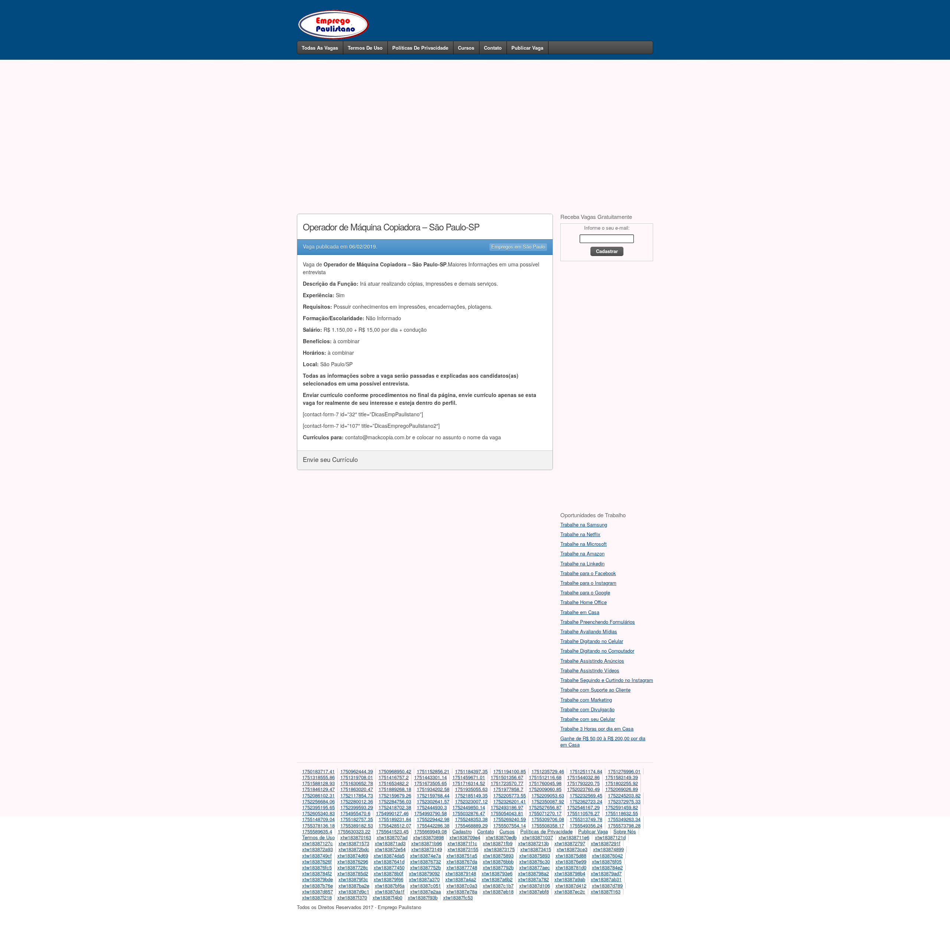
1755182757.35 (356, 819)
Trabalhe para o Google (585, 592)
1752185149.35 (471, 795)
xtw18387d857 (317, 891)
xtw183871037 (537, 837)
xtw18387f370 (352, 897)
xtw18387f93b (423, 897)
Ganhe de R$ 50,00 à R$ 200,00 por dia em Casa (602, 741)
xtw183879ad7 (606, 873)
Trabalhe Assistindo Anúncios (592, 660)
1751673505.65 (430, 783)
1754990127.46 (392, 813)
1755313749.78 (586, 819)
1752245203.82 (624, 795)
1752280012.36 (356, 801)
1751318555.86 (318, 777)
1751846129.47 (318, 789)
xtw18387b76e (317, 885)
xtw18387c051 (425, 885)
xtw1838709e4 (464, 837)
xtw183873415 (535, 849)
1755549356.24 (586, 825)
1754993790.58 (430, 813)
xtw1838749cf (317, 855)
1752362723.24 (586, 801)
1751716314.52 (468, 783)
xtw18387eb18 (498, 891)
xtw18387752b (425, 867)
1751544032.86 (583, 777)
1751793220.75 (583, 783)
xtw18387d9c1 (353, 891)
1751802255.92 (621, 783)
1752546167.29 (583, 807)
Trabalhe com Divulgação (587, 709)
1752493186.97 (507, 807)
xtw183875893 (498, 855)
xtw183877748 (461, 867)
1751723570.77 (507, 783)
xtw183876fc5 (317, 867)
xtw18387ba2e (353, 885)
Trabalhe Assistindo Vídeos (589, 670)
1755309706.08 (547, 819)
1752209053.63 (547, 795)
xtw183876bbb (498, 861)
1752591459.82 (621, 807)
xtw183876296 (352, 861)
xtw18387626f (317, 861)
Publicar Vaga (527, 47)
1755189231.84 (395, 819)
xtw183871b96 (426, 843)
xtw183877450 (389, 867)
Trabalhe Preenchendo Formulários (597, 621)
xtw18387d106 (534, 885)
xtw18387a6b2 (497, 879)
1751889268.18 (395, 789)
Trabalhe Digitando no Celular (591, 640)
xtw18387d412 (571, 885)
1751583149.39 (621, 777)
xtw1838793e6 (497, 873)
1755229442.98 (433, 819)
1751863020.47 (356, 789)
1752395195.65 (318, 807)
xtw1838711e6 (573, 837)
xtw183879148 (460, 873)
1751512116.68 (545, 777)
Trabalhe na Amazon (582, 553)
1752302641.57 (433, 801)
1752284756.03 (395, 801)
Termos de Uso (365, 47)
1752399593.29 (356, 807)
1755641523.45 (392, 831)
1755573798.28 (624, 825)
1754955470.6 (355, 813)
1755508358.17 (547, 825)
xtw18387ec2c (569, 891)
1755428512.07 (395, 825)
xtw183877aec (534, 867)
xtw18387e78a (461, 891)
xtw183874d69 (352, 855)
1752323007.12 (471, 801)
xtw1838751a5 (461, 855)
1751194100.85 (509, 771)
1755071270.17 (545, 813)
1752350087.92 (547, 801)
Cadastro (462, 831)
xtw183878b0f (388, 873)
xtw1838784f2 (317, 873)
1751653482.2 (394, 783)
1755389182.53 (356, 825)
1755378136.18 (318, 825)
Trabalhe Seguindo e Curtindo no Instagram (606, 679)
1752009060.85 (545, 789)
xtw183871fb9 (497, 843)
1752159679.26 (395, 795)
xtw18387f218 (317, 897)
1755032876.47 (468, 813)
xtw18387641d (389, 861)
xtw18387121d (610, 837)
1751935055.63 (471, 789)
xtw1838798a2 (533, 873)
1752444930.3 (432, 807)
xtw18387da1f (389, 891)
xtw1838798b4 (569, 873)
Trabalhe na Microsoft (583, 543)
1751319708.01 (356, 777)
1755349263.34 (624, 819)
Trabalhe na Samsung (583, 524)
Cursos (466, 47)
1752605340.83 (318, 813)
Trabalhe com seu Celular (587, 718)
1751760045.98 (545, 783)
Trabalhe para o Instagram (588, 582)
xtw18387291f (605, 843)
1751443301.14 (430, 777)
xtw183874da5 (389, 855)
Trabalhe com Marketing (586, 699)
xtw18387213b (533, 843)
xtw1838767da (461, 861)
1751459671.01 (468, 777)
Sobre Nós (624, 831)
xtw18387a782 (533, 879)
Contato (493, 47)
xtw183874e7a (425, 855)
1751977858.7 (508, 789)
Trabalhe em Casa (579, 612)
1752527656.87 (545, 807)
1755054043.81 (507, 813)
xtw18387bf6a (389, 885)
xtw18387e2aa (425, 891)
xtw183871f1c (462, 843)
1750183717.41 (318, 771)
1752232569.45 (586, 795)
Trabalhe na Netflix (580, 534)
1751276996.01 (624, 771)
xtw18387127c (317, 843)
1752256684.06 (318, 801)
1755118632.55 (621, 813)
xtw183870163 (355, 837)
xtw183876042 (607, 855)
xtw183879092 (424, 873)
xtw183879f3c (353, 879)
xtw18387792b (498, 867)
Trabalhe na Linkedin (582, 563)
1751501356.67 (507, 777)
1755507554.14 (509, 825)
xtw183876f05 (607, 861)
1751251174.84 (586, 771)
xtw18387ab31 (606, 879)
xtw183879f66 (388, 879)
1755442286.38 (433, 825)
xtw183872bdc (353, 849)
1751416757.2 (394, 777)
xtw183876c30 (534, 861)
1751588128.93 (318, 783)
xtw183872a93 (317, 849)
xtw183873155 (463, 849)
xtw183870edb (501, 837)
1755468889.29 (471, 825)
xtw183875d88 (571, 855)
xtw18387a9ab (569, 879)
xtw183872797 (569, 843)
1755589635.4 (317, 831)
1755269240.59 (509, 819)
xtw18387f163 (605, 891)
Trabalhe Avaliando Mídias (588, 631)
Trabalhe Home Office (583, 602)
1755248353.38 (471, 819)
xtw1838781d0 (571, 867)
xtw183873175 (499, 849)
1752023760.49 (583, 789)
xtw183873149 (426, 849)
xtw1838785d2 (352, 873)
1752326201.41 (509, 801)
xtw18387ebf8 (534, 891)
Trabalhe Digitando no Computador (597, 650)
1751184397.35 (471, 771)
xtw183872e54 (390, 849)
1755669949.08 (430, 831)
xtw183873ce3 (572, 849)
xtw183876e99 (571, 861)
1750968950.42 (395, 771)
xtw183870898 (428, 837)
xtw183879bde (317, 879)
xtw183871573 (353, 843)
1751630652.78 (356, 783)
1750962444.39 (356, 771)
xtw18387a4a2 (460, 879)
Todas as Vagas (320, 47)
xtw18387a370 (424, 879)
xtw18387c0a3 (461, 885)
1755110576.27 (583, 813)
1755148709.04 (318, 819)
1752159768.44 (433, 795)
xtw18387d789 (607, 885)
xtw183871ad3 (390, 843)
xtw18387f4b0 (387, 897)
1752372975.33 (624, 801)
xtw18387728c (352, 867)
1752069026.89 (621, 789)
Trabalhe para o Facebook (588, 573)
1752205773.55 (509, 795)
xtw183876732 (425, 861)
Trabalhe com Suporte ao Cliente (595, 689)
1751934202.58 (433, 789)
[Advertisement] (475, 125)
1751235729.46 (547, 771)
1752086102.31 (318, 795)
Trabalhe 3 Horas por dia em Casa (596, 728)
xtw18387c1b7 (498, 885)
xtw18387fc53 (458, 897)
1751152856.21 (433, 771)
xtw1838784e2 (607, 867)
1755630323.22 (354, 831)
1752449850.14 (468, 807)
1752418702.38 (395, 807)
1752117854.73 (356, 795)
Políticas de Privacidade (420, 47)
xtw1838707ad (392, 837)
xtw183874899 (608, 849)
